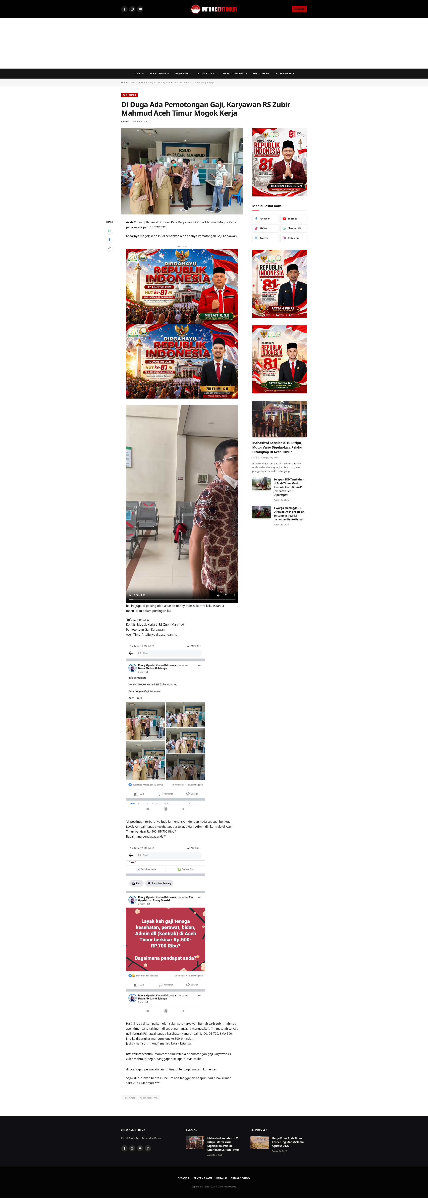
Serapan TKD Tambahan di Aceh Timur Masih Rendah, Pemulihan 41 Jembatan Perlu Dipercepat (289, 487)
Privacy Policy (240, 1178)
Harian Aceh (129, 1097)
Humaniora (205, 73)
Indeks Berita (284, 73)
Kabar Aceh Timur (149, 1097)
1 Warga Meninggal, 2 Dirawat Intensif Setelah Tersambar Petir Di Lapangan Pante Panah (289, 513)
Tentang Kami (203, 1178)
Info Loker (261, 73)
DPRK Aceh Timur (235, 73)
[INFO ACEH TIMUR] (214, 9)
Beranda (183, 1178)
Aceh (137, 73)
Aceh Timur (157, 73)
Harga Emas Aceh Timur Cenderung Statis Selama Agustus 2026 (288, 1142)
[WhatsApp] (109, 231)
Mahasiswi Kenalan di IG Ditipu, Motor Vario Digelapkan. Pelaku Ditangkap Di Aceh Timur (277, 447)
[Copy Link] (109, 248)
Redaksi (125, 121)
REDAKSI (299, 9)
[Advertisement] (214, 43)
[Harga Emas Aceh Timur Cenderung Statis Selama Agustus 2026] (259, 1142)
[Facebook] (109, 239)
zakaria (255, 457)
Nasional (182, 73)
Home (124, 82)
